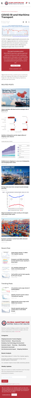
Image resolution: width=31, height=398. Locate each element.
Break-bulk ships (8, 74)
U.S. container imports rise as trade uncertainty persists (19, 268)
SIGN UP (5, 381)
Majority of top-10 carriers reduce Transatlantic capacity (20, 295)
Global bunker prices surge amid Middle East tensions (20, 302)
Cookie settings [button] (6, 394)
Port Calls (7, 78)
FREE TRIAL (15, 65)
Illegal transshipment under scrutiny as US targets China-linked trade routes (14, 213)
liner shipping (7, 76)
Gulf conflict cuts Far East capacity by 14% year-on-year (20, 275)
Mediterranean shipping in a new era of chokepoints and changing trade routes (15, 161)
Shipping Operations (20, 78)
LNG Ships (14, 76)
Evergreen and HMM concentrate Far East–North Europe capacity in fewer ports (20, 261)
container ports (17, 74)
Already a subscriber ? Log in (15, 68)
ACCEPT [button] (14, 394)
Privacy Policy (17, 383)
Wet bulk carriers (10, 79)
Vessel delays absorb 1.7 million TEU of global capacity (19, 253)
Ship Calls (12, 78)
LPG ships (19, 76)
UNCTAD (3, 79)
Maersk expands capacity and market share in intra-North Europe (19, 310)
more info (17, 331)
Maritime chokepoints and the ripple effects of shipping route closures (13, 136)
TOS (12, 383)
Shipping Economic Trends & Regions (9, 11)
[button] (23, 22)
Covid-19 (23, 74)
